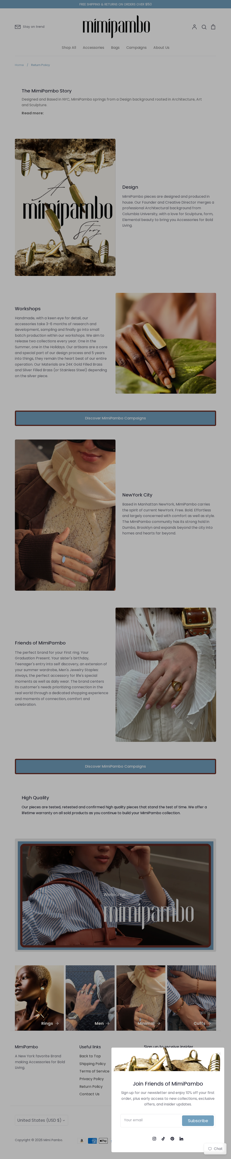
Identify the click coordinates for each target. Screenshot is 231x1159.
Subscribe (198, 1121)
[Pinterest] (172, 1138)
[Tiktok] (163, 1138)
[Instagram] (154, 1138)
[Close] (219, 1053)
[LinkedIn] (181, 1138)
